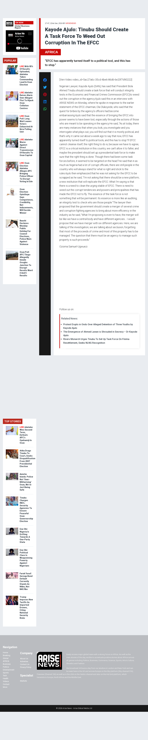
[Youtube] (65, 349)
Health (5, 678)
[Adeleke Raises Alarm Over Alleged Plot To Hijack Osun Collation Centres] (12, 92)
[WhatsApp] (63, 349)
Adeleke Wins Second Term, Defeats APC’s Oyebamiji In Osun (26, 435)
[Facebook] (59, 349)
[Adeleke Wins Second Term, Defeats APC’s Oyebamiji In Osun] (12, 426)
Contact (6, 684)
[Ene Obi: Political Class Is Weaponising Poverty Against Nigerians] (12, 549)
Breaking (6, 655)
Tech (5, 675)
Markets (23, 681)
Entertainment (8, 670)
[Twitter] (61, 349)
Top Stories (12, 421)
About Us (24, 658)
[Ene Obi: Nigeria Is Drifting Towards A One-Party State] (12, 528)
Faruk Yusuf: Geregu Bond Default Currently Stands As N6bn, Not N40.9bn (26, 581)
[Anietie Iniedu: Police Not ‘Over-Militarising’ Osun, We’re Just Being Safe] (12, 473)
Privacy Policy (25, 667)
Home (5, 652)
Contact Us (24, 664)
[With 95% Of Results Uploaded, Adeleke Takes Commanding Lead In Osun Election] (12, 66)
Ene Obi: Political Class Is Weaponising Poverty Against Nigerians (26, 558)
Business (7, 664)
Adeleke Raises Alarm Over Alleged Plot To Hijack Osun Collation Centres (26, 100)
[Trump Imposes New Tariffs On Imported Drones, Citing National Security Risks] (12, 596)
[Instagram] (62, 349)
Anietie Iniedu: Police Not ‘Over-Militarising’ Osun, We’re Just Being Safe (26, 482)
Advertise (24, 661)
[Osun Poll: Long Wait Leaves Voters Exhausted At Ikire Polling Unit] (12, 115)
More (5, 687)
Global (5, 658)
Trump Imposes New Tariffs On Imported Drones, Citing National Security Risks (26, 607)
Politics (6, 667)
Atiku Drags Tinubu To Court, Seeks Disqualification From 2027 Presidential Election (27, 459)
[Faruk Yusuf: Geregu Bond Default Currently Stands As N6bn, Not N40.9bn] (12, 573)
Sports (6, 673)
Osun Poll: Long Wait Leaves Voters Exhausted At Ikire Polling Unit (26, 124)
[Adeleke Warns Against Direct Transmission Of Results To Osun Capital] (12, 139)
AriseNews (71, 23)
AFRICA (51, 52)
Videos (6, 681)
